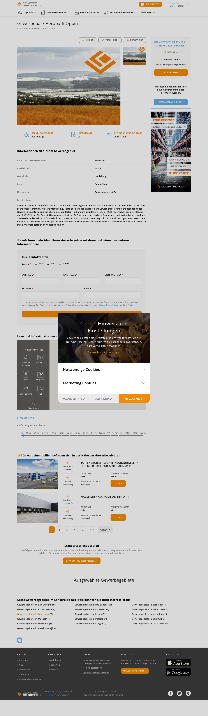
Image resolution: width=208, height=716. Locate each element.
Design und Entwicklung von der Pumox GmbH (104, 695)
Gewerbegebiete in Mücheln (32, 618)
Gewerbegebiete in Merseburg (148, 614)
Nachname (69, 275)
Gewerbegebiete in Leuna (88, 614)
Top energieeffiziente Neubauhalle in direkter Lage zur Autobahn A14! (110, 464)
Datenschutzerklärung (109, 305)
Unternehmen (113, 275)
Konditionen (55, 660)
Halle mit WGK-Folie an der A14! (105, 496)
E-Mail (88, 289)
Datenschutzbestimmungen (104, 352)
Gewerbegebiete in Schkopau (33, 623)
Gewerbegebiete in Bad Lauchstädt (93, 604)
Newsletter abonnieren (135, 671)
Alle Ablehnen (104, 398)
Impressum (24, 669)
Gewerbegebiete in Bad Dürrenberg (36, 604)
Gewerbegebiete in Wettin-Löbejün (36, 628)
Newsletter (54, 669)
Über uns (23, 660)
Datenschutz (25, 674)
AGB (130, 305)
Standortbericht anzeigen (81, 560)
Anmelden (174, 3)
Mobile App (54, 664)
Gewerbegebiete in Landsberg (33, 614)
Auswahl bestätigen (73, 398)
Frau (53, 264)
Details (118, 483)
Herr (41, 264)
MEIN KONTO (177, 5)
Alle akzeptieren (134, 398)
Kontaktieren (171, 72)
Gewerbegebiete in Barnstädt (147, 604)
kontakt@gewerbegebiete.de (171, 64)
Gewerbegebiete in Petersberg (90, 618)
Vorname (27, 275)
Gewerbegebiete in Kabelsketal (148, 609)
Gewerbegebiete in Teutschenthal (150, 623)
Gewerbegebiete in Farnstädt (90, 609)
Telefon (27, 289)
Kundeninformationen (30, 679)
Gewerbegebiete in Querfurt (147, 618)
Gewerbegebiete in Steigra (88, 623)
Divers (65, 264)
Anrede (26, 264)
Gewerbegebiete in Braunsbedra (34, 609)
